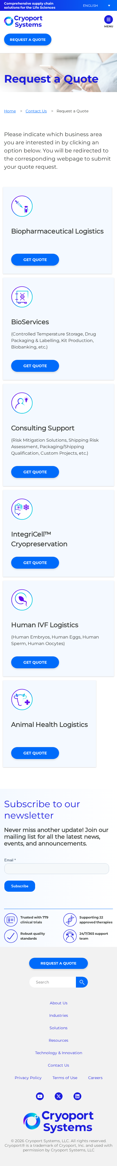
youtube (40, 1096)
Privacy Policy (28, 1077)
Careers (95, 1077)
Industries (58, 1015)
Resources (58, 1040)
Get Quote (35, 259)
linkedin (77, 1096)
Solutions (58, 1027)
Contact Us (36, 111)
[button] (90, 5)
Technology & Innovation (58, 1052)
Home (10, 111)
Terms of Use (65, 1077)
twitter (59, 1096)
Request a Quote (28, 39)
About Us (58, 1003)
